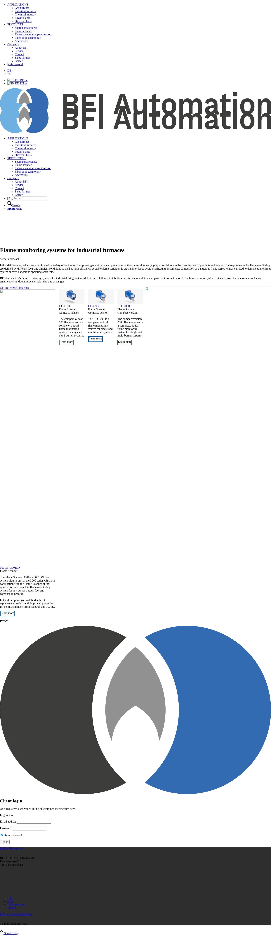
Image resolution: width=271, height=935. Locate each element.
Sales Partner (22, 57)
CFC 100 (64, 306)
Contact (19, 54)
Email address (8, 821)
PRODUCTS (16, 24)
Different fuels (23, 21)
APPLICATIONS (17, 4)
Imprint (11, 907)
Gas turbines (22, 7)
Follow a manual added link (16, 914)
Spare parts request (26, 27)
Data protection (16, 904)
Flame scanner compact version (33, 34)
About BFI (21, 47)
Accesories (21, 41)
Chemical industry (25, 14)
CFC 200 (93, 306)
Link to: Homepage (11, 848)
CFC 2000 (123, 306)
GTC (10, 897)
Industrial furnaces (25, 11)
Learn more (7, 613)
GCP (10, 901)
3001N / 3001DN (10, 567)
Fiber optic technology (28, 37)
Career (18, 61)
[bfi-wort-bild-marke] (135, 132)
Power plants (22, 17)
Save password (13, 835)
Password (5, 828)
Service (19, 51)
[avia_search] (15, 64)
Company (13, 44)
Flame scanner (23, 31)
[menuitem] (139, 147)
